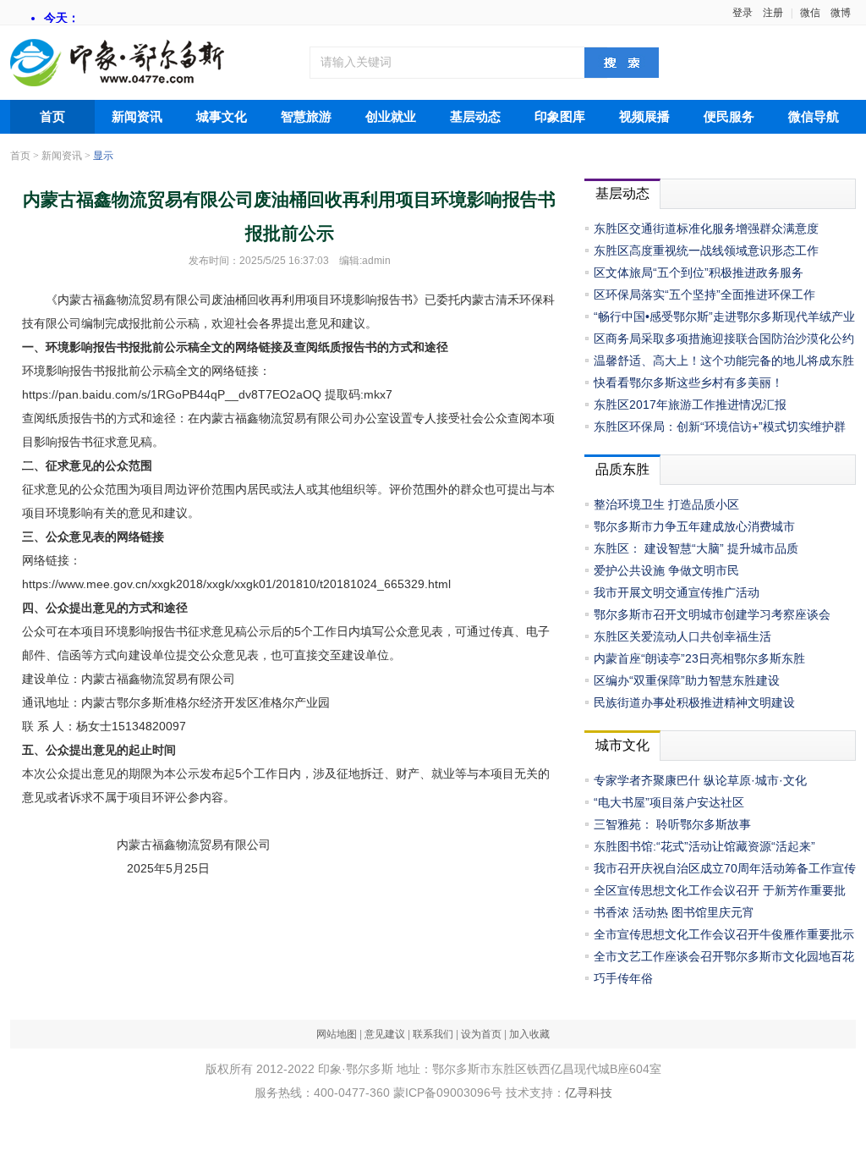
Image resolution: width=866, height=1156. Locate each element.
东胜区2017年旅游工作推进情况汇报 (690, 404)
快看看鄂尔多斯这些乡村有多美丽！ (688, 382)
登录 (742, 13)
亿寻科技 (588, 1092)
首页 (52, 117)
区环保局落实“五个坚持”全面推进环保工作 (704, 294)
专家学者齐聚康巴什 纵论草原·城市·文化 (700, 780)
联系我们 (433, 1034)
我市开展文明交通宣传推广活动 (676, 592)
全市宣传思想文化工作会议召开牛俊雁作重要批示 (724, 934)
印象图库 (559, 117)
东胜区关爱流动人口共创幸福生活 (682, 636)
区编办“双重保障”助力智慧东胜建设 (687, 680)
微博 (840, 13)
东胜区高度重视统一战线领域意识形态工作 (706, 250)
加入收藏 (529, 1034)
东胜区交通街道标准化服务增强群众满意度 (706, 228)
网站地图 (336, 1034)
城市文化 (622, 745)
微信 (810, 13)
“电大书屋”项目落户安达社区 (669, 802)
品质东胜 (622, 469)
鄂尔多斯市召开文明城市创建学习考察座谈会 (712, 614)
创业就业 (390, 117)
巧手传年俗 (623, 978)
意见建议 (384, 1034)
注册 (773, 13)
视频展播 (644, 117)
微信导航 (813, 117)
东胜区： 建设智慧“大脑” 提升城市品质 (696, 548)
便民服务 (729, 117)
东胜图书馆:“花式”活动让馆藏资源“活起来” (704, 846)
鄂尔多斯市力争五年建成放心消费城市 (694, 526)
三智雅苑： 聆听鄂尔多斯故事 (672, 824)
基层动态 (475, 117)
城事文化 (221, 117)
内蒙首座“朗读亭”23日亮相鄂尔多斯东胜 (699, 658)
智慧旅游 (306, 117)
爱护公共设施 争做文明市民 (666, 570)
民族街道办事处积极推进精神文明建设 (694, 702)
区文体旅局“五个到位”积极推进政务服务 (698, 272)
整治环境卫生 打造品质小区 (666, 504)
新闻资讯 (137, 117)
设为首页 (481, 1034)
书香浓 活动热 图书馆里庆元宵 (674, 912)
